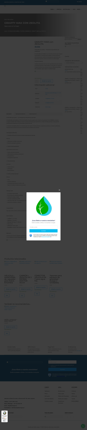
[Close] (59, 190)
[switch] (4, 421)
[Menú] (7, 411)
